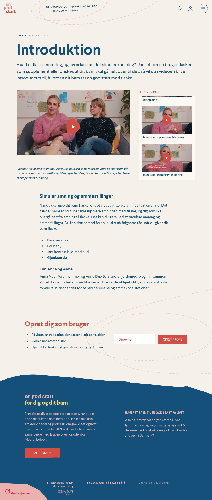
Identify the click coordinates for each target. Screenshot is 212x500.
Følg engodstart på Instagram (104, 482)
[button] (203, 8)
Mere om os (42, 453)
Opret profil (173, 339)
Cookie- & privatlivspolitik (154, 482)
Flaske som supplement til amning (163, 137)
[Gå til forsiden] (10, 8)
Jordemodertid (62, 282)
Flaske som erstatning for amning (162, 174)
